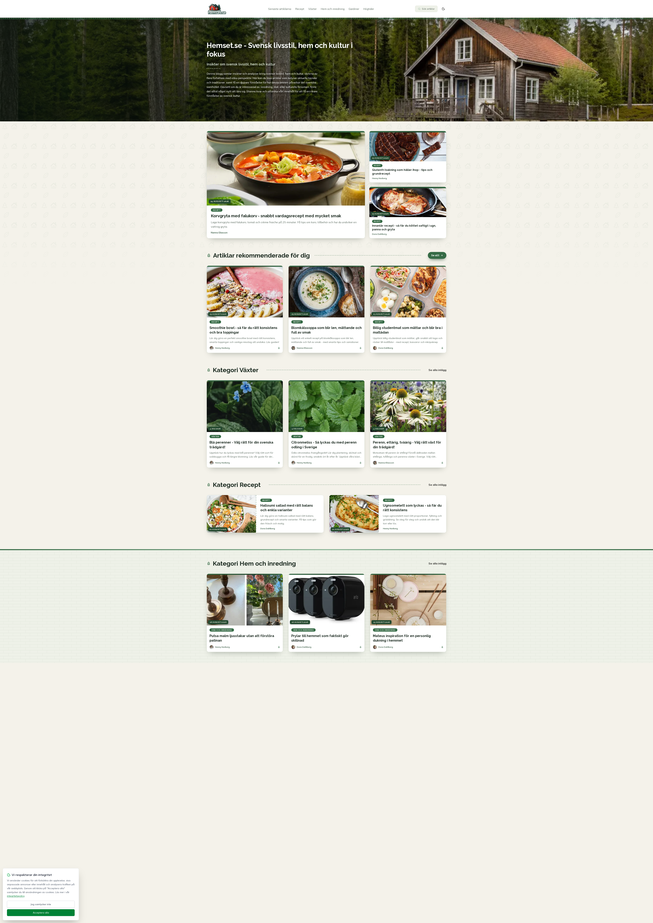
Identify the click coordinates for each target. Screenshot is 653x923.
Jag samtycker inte (41, 904)
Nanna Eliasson (219, 232)
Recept (299, 9)
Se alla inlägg (437, 370)
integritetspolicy (15, 895)
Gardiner (354, 9)
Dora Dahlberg (379, 234)
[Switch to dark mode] (443, 9)
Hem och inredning (333, 9)
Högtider (368, 9)
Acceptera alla (41, 912)
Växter (312, 9)
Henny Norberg (379, 178)
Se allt (435, 255)
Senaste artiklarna (279, 9)
